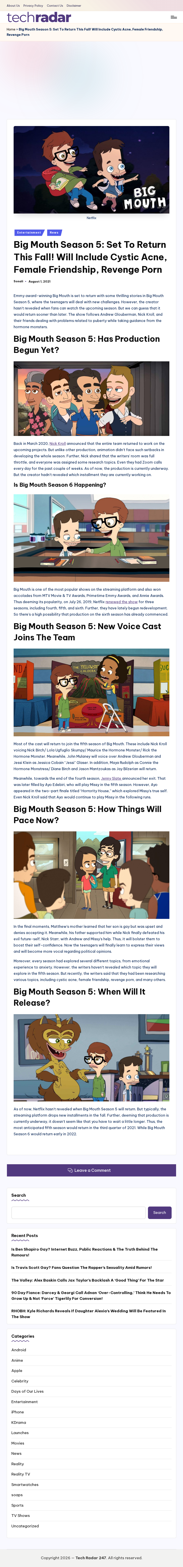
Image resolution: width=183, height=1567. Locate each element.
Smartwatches (25, 1484)
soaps (17, 1494)
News (54, 232)
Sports (17, 1505)
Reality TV (20, 1474)
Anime (17, 1360)
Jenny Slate (111, 778)
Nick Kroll (58, 443)
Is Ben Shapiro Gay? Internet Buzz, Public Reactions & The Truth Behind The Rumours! (84, 1252)
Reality (17, 1463)
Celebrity (19, 1381)
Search (18, 1195)
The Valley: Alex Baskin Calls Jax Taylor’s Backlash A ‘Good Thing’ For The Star (87, 1280)
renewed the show (122, 602)
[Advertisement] (91, 74)
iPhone (17, 1412)
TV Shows (20, 1515)
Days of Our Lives (27, 1391)
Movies (17, 1443)
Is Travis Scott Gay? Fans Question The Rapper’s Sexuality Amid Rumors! (81, 1267)
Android (18, 1349)
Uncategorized (25, 1526)
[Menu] (173, 17)
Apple (16, 1370)
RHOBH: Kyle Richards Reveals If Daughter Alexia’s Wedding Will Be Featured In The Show (88, 1314)
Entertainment (29, 232)
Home (11, 29)
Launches (20, 1432)
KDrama (18, 1422)
